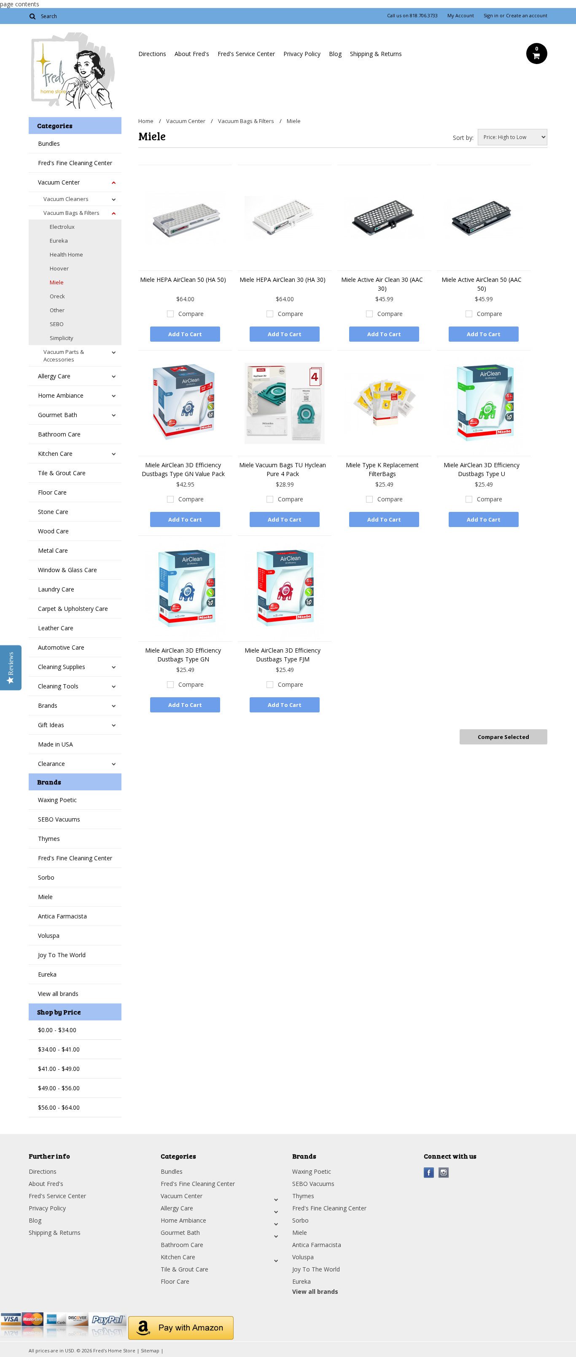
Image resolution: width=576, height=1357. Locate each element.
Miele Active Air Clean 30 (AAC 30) (382, 284)
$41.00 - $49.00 (59, 1069)
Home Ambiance (60, 395)
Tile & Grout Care (62, 473)
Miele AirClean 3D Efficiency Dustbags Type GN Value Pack (183, 469)
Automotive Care (61, 647)
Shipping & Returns (376, 54)
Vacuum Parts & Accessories (63, 355)
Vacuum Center (59, 182)
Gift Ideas (51, 725)
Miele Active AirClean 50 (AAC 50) (481, 284)
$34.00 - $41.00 (59, 1049)
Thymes (49, 839)
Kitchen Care (55, 454)
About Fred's (192, 54)
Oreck (57, 296)
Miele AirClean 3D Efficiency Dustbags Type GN (183, 654)
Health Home (66, 254)
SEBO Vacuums (59, 819)
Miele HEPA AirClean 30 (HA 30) (283, 280)
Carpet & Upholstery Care (73, 609)
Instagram (444, 1172)
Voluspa (48, 935)
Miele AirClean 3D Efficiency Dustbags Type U (481, 469)
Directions (152, 54)
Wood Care (53, 531)
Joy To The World (62, 955)
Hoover (59, 268)
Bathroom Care (59, 434)
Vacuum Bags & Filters (71, 213)
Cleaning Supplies (61, 667)
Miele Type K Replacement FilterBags (382, 469)
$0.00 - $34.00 (57, 1030)
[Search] (32, 16)
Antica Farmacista (62, 916)
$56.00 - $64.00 (59, 1107)
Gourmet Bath (57, 415)
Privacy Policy (301, 54)
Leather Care (55, 628)
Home (145, 121)
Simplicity (61, 338)
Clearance (51, 764)
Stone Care (53, 512)
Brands (47, 705)
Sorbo (46, 877)
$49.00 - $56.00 (59, 1088)
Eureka (59, 240)
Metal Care (53, 550)
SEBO (57, 324)
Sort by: (463, 138)
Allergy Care (54, 376)
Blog (335, 54)
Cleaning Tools (58, 686)
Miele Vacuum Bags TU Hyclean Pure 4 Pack (282, 469)
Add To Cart (185, 334)
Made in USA (55, 744)
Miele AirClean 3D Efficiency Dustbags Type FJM (282, 654)
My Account (460, 16)
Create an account (526, 16)
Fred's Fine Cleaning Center (75, 163)
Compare (191, 314)
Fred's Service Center (246, 54)
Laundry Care (56, 589)
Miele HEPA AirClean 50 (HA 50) (183, 280)
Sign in (491, 16)
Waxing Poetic (57, 800)
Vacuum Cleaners (66, 199)
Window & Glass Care (67, 570)
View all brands (58, 994)
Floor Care (52, 492)
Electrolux (62, 226)
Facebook (429, 1172)
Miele (57, 282)
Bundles (49, 143)
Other (57, 310)
